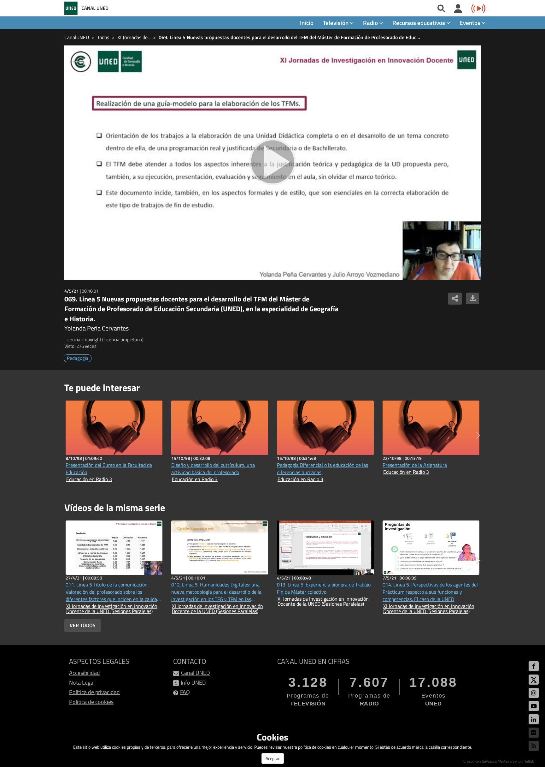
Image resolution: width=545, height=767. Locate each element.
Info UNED (193, 682)
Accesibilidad (84, 673)
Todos (103, 37)
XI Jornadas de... (133, 37)
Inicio (307, 22)
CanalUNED (76, 37)
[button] (478, 435)
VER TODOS (83, 625)
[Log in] (458, 9)
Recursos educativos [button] (419, 22)
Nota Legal (82, 682)
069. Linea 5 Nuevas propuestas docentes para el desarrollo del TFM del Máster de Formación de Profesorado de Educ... (289, 37)
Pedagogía (77, 358)
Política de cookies (91, 702)
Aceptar (273, 758)
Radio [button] (371, 22)
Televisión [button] (336, 22)
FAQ (185, 692)
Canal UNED (195, 673)
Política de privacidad (94, 692)
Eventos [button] (471, 22)
